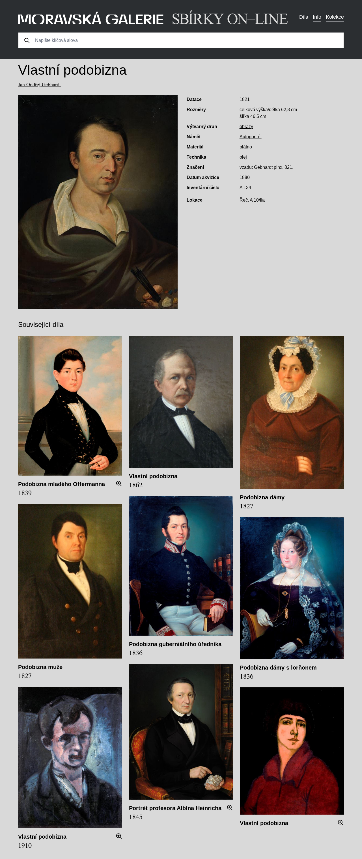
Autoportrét (251, 136)
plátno (246, 146)
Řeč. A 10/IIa (252, 200)
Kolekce (335, 17)
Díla (303, 17)
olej (243, 157)
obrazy (246, 126)
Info (317, 17)
